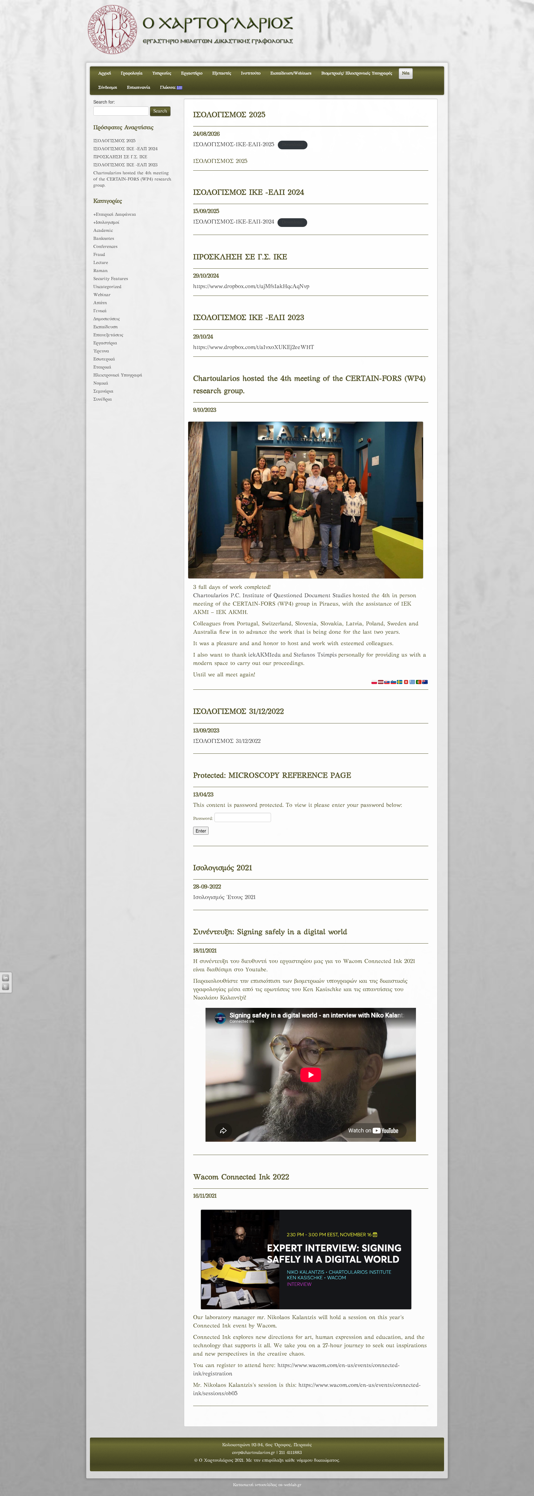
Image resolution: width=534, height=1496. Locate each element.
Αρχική (104, 73)
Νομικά (100, 383)
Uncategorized (107, 287)
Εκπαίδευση (105, 327)
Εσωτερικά (104, 359)
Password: (203, 819)
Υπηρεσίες (161, 73)
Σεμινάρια (103, 392)
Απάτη (100, 303)
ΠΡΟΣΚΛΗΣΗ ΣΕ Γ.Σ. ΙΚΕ (120, 157)
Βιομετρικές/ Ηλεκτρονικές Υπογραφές (356, 73)
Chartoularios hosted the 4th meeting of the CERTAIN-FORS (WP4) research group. (132, 179)
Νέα (405, 73)
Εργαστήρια (105, 343)
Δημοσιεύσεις (106, 319)
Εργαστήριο (191, 73)
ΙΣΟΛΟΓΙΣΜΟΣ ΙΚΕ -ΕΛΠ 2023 (125, 165)
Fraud (99, 255)
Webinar (102, 295)
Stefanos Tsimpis (315, 655)
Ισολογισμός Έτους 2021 (224, 897)
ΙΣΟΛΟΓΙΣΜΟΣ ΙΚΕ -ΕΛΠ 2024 (125, 149)
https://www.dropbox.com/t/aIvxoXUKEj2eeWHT (253, 347)
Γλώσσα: (168, 88)
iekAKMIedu (264, 655)
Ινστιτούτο (251, 73)
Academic (103, 231)
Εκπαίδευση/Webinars (291, 73)
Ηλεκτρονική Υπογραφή (117, 375)
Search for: (104, 102)
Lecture (100, 263)
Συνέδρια (102, 400)
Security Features (110, 279)
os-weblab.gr (289, 1485)
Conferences (105, 247)
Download (292, 145)
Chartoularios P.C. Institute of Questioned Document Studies (272, 596)
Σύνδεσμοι (107, 88)
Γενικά (100, 311)
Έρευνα (101, 351)
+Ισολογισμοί (106, 223)
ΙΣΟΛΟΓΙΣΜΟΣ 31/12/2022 (227, 741)
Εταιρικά (102, 367)
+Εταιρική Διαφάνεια (114, 215)
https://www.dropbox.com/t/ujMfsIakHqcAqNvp (251, 286)
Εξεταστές (221, 73)
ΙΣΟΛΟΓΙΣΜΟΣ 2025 (114, 141)
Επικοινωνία (138, 88)
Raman (100, 271)
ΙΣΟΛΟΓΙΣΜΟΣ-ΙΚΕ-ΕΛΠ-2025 (233, 144)
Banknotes (103, 239)
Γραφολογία (131, 73)
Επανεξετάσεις (108, 335)
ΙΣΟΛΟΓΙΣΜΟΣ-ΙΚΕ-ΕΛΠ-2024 (233, 222)
